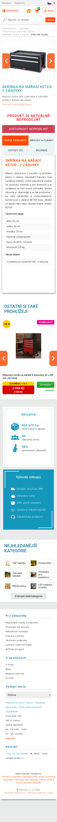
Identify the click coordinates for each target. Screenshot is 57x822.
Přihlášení (6, 3)
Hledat (50, 19)
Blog (8, 669)
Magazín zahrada (15, 673)
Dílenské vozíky (39, 34)
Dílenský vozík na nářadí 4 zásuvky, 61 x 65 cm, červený (28, 377)
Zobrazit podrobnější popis (17, 104)
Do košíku (45, 384)
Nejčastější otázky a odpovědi (22, 622)
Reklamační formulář (17, 631)
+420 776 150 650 (15, 754)
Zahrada (23, 28)
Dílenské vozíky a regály (15, 34)
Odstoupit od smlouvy (17, 627)
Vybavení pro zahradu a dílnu (18, 31)
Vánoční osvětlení (11, 776)
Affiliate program (15, 649)
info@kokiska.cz (15, 758)
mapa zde (10, 738)
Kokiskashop (9, 28)
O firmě (9, 665)
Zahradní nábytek (31, 782)
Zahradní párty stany (33, 776)
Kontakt (10, 678)
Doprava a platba (15, 636)
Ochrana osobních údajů (19, 645)
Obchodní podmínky (16, 640)
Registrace (20, 3)
